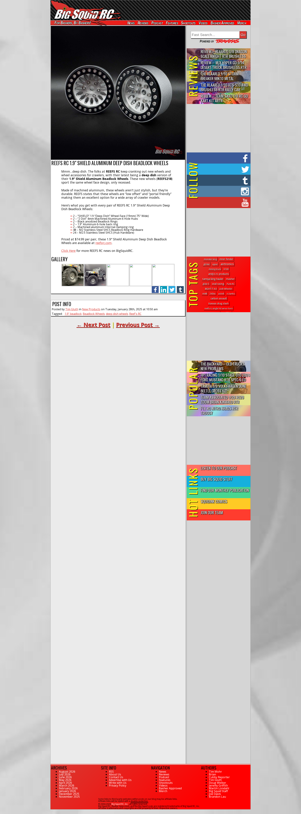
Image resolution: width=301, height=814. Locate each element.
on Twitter (223, 169)
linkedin (163, 287)
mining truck (215, 269)
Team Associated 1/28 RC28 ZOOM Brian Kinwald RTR (222, 399)
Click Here (68, 251)
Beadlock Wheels (94, 314)
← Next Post (93, 324)
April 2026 (65, 783)
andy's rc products (218, 274)
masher (230, 279)
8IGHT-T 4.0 (211, 288)
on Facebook (219, 158)
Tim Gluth (71, 309)
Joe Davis (215, 794)
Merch (241, 23)
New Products (91, 309)
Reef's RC (135, 314)
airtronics (227, 264)
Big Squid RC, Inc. (119, 804)
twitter (171, 287)
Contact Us (116, 777)
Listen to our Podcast (219, 468)
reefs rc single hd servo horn (218, 308)
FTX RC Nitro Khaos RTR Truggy (219, 410)
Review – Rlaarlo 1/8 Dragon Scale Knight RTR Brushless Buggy (224, 53)
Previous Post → (138, 324)
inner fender (226, 259)
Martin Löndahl (219, 788)
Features (172, 23)
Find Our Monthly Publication (225, 490)
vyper (215, 264)
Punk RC (231, 283)
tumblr (180, 287)
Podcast (157, 23)
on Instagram (218, 191)
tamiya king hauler (213, 279)
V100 (226, 269)
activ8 (221, 293)
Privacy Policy (117, 785)
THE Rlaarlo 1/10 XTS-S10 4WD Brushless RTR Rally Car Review (224, 87)
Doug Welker (217, 783)
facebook (155, 287)
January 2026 (67, 791)
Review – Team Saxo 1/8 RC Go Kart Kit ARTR (224, 98)
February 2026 (68, 788)
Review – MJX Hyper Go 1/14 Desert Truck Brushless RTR (223, 65)
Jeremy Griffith (218, 785)
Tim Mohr (215, 771)
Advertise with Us (120, 780)
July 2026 (65, 774)
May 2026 (65, 780)
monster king (210, 259)
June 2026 (65, 777)
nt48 (204, 293)
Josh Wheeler (225, 288)
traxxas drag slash (219, 303)
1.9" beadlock (73, 314)
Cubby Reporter (219, 777)
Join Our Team (212, 512)
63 (52, 811)
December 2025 (69, 794)
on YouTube (221, 202)
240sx (212, 293)
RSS (111, 771)
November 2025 (69, 797)
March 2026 (66, 785)
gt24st (206, 264)
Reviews (142, 23)
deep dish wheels (117, 314)
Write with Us (117, 783)
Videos (203, 23)
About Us (115, 774)
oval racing (218, 283)
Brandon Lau (217, 797)
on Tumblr (223, 180)
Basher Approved (222, 23)
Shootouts (188, 23)
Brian (212, 774)
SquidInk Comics (214, 501)
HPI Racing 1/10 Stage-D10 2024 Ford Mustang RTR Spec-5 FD (225, 377)
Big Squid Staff (218, 791)
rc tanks (231, 293)
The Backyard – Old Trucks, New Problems (223, 366)
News (130, 23)
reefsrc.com (103, 243)
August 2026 (67, 771)
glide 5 (206, 283)
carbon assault (219, 298)
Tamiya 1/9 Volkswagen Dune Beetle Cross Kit (223, 388)
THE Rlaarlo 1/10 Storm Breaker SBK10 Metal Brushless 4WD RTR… (220, 76)
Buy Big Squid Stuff (216, 479)
